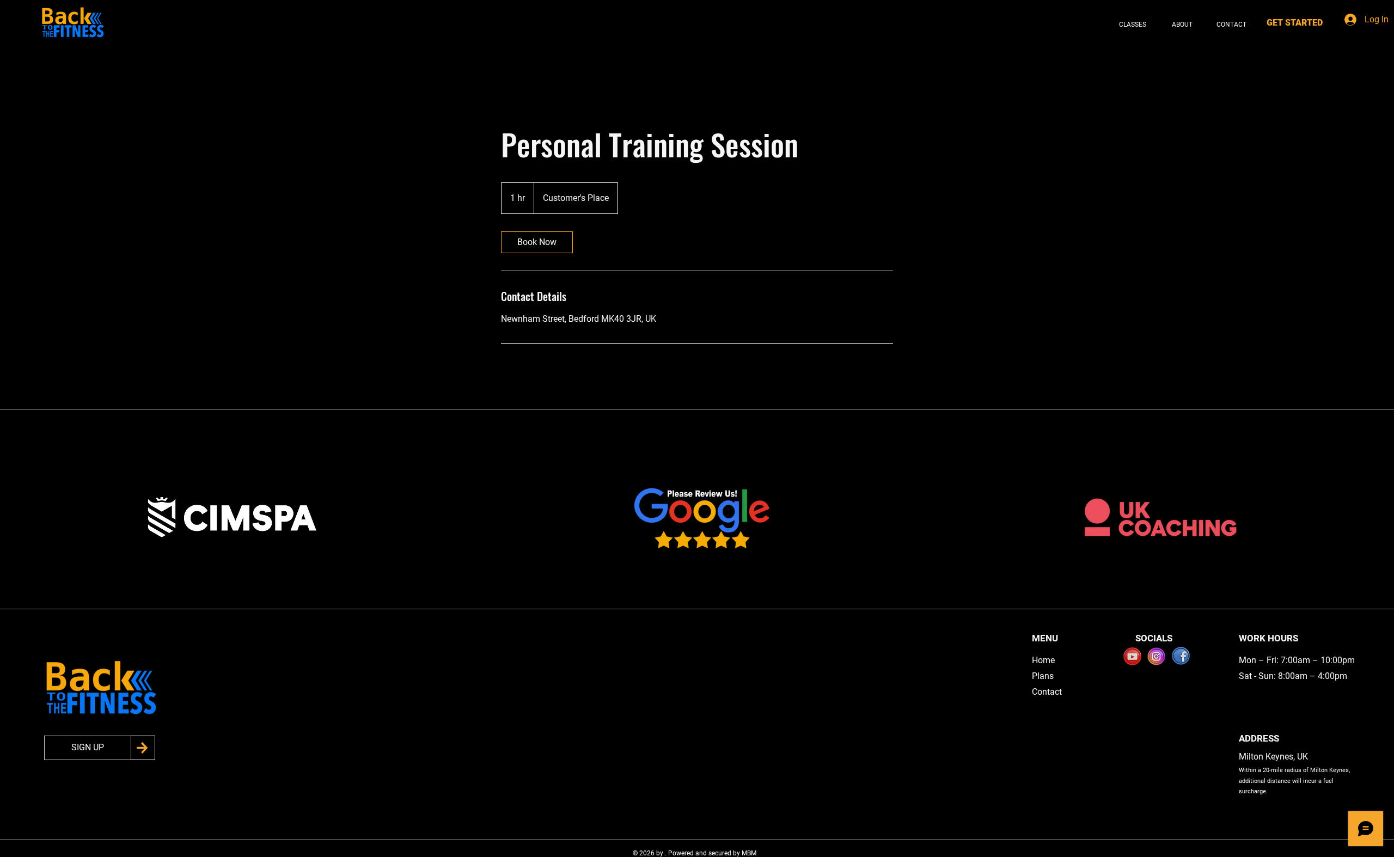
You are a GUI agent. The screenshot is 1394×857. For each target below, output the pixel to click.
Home (1043, 660)
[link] (537, 242)
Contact (1047, 692)
